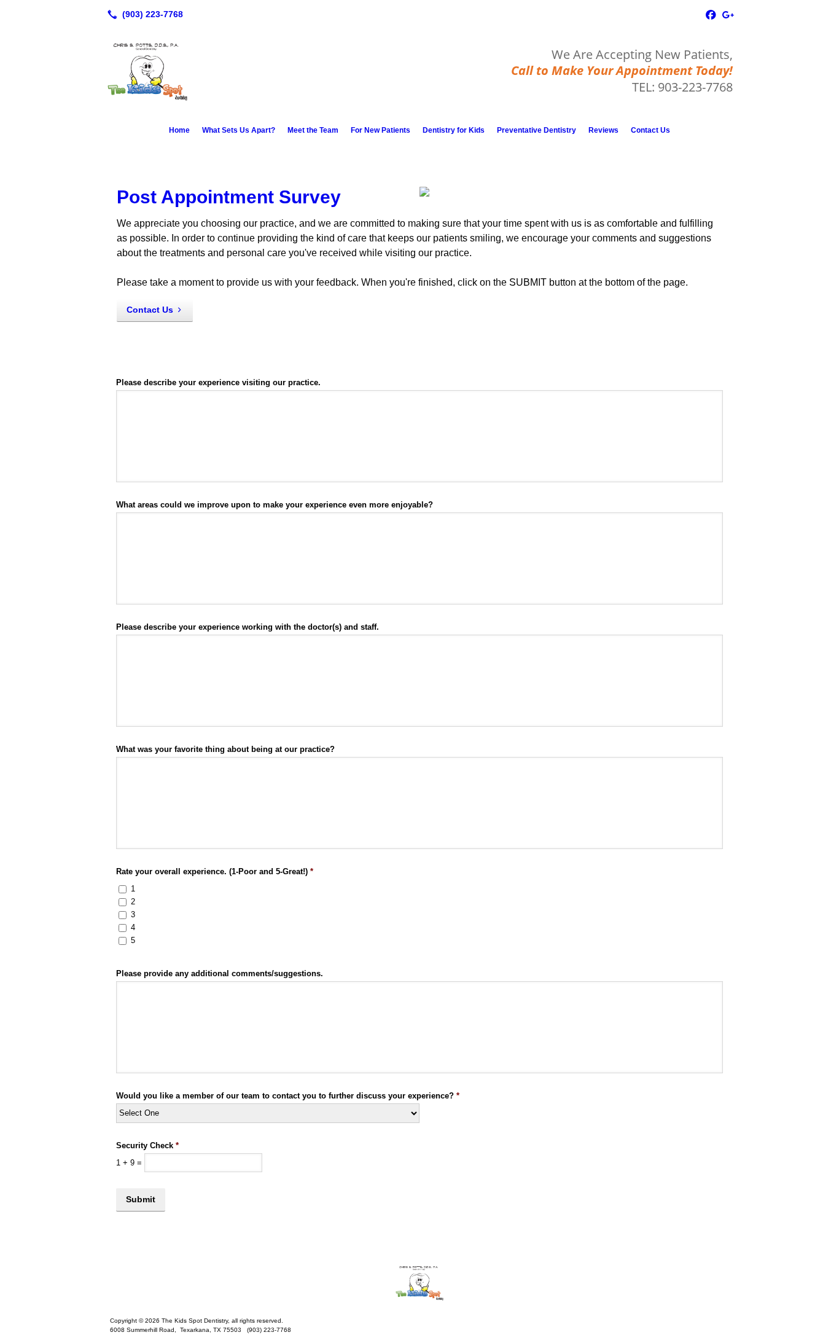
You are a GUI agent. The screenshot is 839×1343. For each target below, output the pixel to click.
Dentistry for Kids (454, 130)
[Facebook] (710, 14)
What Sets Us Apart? (238, 130)
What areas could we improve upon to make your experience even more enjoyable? (274, 505)
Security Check (147, 1145)
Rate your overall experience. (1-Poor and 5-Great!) (214, 871)
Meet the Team (312, 130)
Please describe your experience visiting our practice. (218, 382)
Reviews (603, 130)
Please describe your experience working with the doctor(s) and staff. (247, 627)
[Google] (727, 14)
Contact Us (650, 130)
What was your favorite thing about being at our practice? (225, 749)
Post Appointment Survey (229, 197)
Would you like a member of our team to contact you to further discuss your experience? (287, 1096)
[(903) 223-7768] (143, 14)
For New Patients (380, 130)
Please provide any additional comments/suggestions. (219, 973)
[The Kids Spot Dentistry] (419, 1283)
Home (179, 130)
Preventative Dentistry (536, 130)
